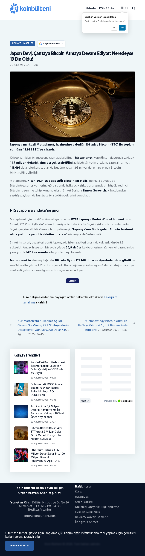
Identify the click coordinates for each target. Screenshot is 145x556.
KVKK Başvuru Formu (87, 512)
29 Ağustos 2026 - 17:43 (43, 444)
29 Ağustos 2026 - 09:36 (43, 466)
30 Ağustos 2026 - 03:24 (43, 378)
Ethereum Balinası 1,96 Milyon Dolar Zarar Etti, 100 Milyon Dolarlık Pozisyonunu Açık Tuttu (48, 455)
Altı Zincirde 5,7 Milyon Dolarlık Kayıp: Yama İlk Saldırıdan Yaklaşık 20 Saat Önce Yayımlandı (47, 412)
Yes (122, 27)
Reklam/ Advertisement (91, 517)
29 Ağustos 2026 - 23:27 (43, 422)
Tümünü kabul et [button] (20, 546)
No (114, 27)
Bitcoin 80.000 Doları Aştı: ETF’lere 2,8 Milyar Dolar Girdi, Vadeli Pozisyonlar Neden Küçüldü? (47, 433)
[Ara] (133, 8)
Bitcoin (72, 281)
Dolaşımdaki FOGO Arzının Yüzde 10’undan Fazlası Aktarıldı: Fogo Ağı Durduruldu (47, 390)
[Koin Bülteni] (30, 4)
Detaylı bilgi (32, 536)
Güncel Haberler (23, 43)
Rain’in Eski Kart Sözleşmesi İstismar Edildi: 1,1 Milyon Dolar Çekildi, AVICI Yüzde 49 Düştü (48, 368)
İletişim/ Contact (86, 522)
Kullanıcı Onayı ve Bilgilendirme (97, 507)
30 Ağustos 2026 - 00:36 (43, 400)
